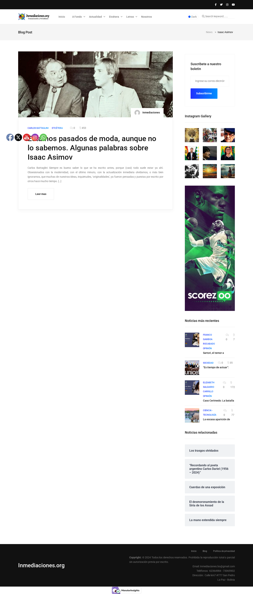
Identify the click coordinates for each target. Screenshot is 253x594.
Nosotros (146, 16)
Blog (205, 551)
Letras (130, 16)
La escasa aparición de (216, 419)
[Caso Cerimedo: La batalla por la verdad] (192, 387)
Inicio (62, 16)
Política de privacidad (224, 551)
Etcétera (114, 16)
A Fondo (77, 16)
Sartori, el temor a (213, 352)
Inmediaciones (151, 112)
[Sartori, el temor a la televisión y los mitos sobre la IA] (192, 340)
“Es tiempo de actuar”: (216, 367)
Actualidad (95, 16)
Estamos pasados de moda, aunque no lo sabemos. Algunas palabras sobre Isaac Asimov (92, 147)
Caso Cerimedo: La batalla (218, 400)
